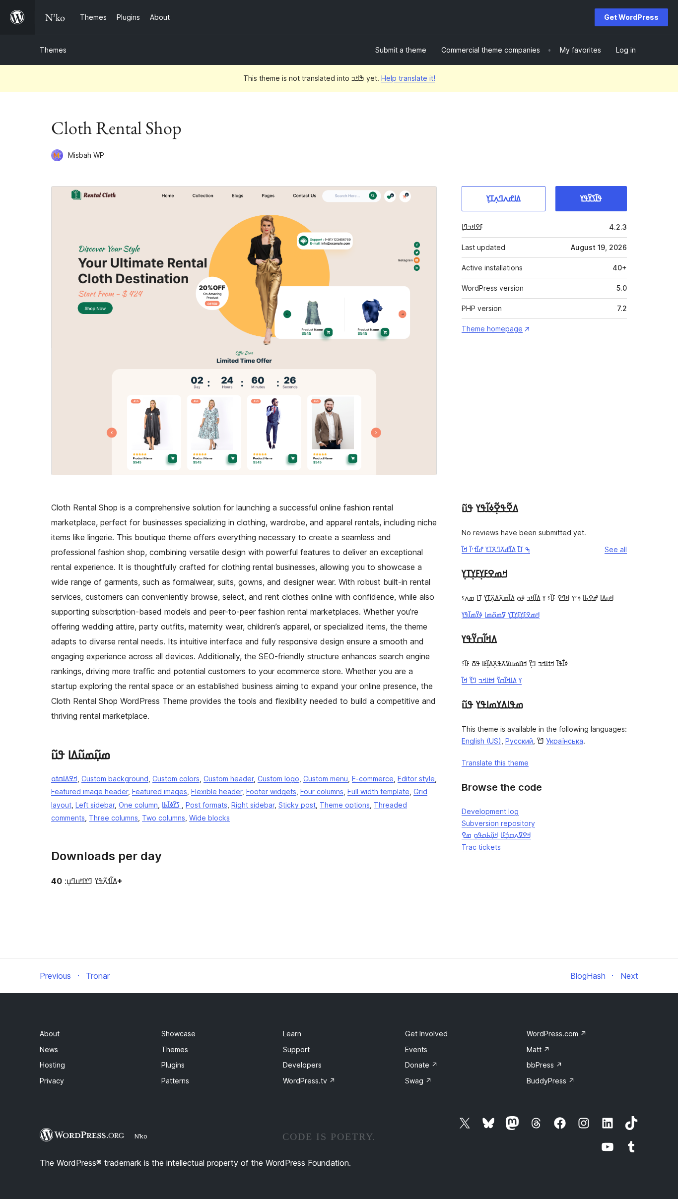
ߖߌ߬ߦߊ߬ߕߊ (172, 805)
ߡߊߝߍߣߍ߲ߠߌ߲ (503, 198)
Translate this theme (495, 762)
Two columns (163, 818)
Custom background (114, 778)
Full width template (378, 791)
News (49, 1049)
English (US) (481, 741)
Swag (418, 1080)
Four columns (321, 791)
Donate (421, 1065)
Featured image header (89, 791)
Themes (53, 50)
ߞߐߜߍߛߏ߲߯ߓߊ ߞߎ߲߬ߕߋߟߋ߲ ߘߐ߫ (496, 835)
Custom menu (325, 778)
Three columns (113, 818)
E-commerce (373, 778)
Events (416, 1049)
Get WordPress (631, 17)
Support (296, 1049)
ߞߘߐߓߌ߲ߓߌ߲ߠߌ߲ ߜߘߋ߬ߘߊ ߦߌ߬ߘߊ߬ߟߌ (501, 615)
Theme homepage (492, 328)
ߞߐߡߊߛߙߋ (64, 778)
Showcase (178, 1033)
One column (138, 805)
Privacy (52, 1080)
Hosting (52, 1065)
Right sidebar (252, 805)
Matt (538, 1049)
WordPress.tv (309, 1080)
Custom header (228, 778)
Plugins (173, 1065)
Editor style (416, 778)
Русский (519, 741)
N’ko (141, 1136)
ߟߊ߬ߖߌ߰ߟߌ (591, 198)
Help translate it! (408, 78)
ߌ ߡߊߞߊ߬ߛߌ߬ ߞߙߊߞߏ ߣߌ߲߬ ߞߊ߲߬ (492, 680)
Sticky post (297, 805)
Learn (292, 1033)
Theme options (345, 805)
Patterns (175, 1080)
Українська (564, 741)
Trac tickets (481, 847)
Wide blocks (209, 818)
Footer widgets (271, 791)
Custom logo (278, 778)
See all (616, 549)
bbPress (544, 1065)
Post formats (206, 805)
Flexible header (216, 791)
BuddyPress (551, 1080)
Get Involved (426, 1033)
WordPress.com (557, 1033)
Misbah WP (86, 155)
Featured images (159, 791)
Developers (302, 1065)
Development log (490, 811)
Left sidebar (95, 805)
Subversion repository (498, 823)
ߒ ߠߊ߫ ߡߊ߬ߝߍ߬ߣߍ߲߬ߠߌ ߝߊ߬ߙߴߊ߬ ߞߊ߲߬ (496, 549)
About (50, 1033)
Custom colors (176, 778)
